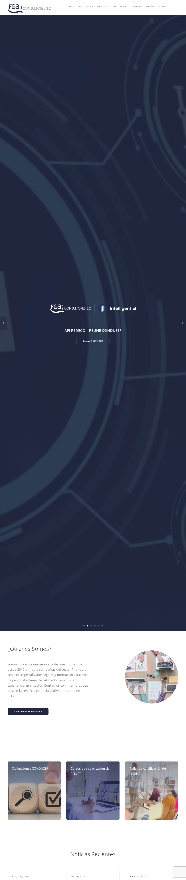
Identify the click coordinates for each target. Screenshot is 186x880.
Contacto (165, 6)
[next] (182, 323)
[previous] (3, 323)
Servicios (102, 6)
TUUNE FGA (136, 6)
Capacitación (119, 6)
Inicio (72, 6)
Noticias (151, 6)
